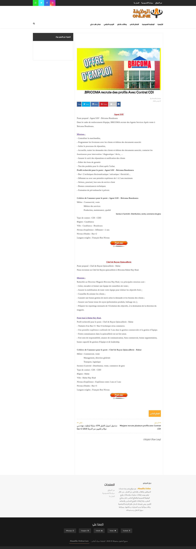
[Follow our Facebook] (47, 3)
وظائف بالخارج (122, 24)
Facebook (125, 531)
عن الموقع (158, 2)
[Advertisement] (112, 11)
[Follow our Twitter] (41, 3)
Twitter (112, 531)
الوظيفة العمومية (148, 24)
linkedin (98, 531)
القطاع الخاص (134, 24)
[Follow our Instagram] (52, 3)
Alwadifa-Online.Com (79, 541)
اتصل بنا (136, 2)
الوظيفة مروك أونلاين (98, 541)
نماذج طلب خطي (95, 24)
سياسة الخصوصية (147, 2)
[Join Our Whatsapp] (35, 3)
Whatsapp (69, 531)
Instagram (84, 531)
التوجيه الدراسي (109, 24)
